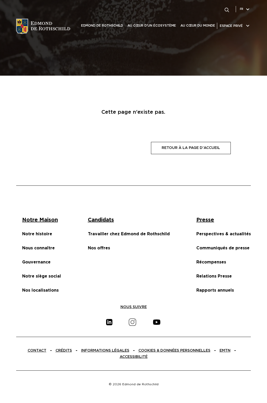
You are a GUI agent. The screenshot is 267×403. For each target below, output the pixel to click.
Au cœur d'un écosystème (152, 25)
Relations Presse (214, 276)
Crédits (64, 350)
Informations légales (105, 350)
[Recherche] (226, 9)
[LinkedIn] (109, 322)
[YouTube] (157, 322)
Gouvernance (36, 262)
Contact (37, 350)
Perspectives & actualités (223, 234)
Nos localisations (40, 290)
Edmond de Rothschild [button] (102, 25)
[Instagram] (132, 322)
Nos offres (99, 248)
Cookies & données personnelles (174, 350)
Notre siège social (41, 276)
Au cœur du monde (197, 25)
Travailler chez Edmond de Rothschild (129, 234)
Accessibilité (134, 357)
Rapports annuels (215, 290)
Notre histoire (37, 234)
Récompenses (211, 262)
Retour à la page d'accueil (191, 148)
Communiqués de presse (223, 248)
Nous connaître (38, 248)
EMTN (225, 350)
